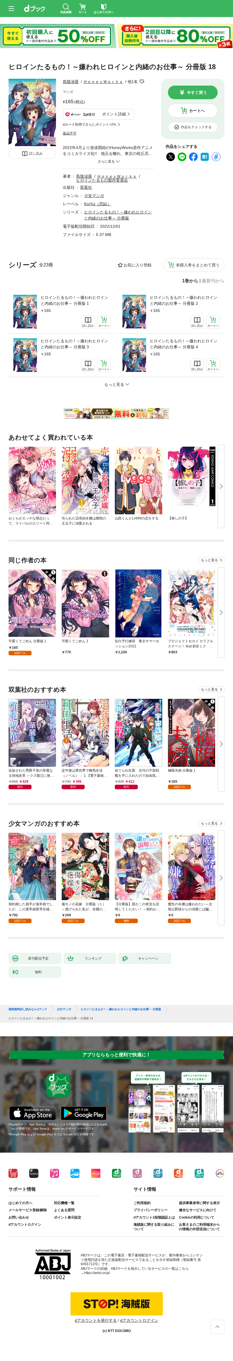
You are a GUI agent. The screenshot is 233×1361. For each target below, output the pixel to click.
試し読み (36, 154)
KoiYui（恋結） (97, 204)
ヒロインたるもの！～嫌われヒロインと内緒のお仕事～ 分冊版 (121, 1009)
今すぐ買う (197, 92)
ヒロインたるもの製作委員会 (102, 180)
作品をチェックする (196, 127)
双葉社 (86, 187)
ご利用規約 (142, 1203)
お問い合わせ (19, 1217)
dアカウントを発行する (96, 1320)
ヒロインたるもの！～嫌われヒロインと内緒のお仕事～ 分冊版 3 (74, 344)
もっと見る (209, 560)
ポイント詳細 (114, 114)
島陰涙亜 (71, 81)
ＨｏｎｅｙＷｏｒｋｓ (103, 81)
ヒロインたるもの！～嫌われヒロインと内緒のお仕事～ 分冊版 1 (74, 300)
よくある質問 (64, 1210)
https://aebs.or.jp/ (97, 1273)
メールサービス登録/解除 (28, 1210)
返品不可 (69, 133)
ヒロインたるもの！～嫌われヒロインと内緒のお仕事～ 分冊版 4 (183, 344)
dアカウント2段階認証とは (154, 1217)
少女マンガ (94, 195)
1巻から (190, 281)
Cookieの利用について (196, 1217)
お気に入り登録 (137, 265)
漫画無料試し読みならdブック (28, 1009)
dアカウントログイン (25, 1225)
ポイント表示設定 (67, 1217)
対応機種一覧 (64, 1203)
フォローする (142, 81)
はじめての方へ (20, 1203)
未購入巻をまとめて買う (198, 265)
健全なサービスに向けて (198, 1210)
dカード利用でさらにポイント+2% (89, 125)
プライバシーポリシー (151, 1210)
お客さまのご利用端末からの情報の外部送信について (199, 1227)
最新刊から (213, 281)
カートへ (197, 110)
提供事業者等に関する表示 (199, 1203)
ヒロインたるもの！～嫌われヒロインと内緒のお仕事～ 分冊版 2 (183, 300)
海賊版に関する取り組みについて (154, 1227)
